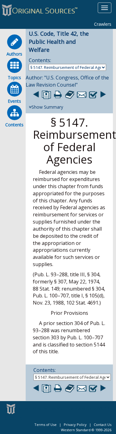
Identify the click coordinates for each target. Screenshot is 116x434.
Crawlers (102, 24)
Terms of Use (45, 424)
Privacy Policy (75, 424)
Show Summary (47, 107)
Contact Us (102, 424)
